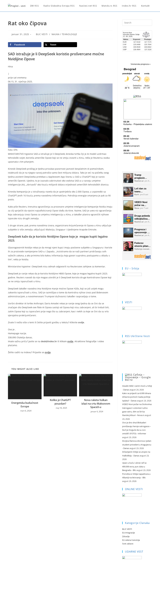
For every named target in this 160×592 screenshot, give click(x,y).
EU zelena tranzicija (131, 540)
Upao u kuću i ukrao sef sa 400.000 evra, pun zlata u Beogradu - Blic (134, 466)
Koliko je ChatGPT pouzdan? (60, 401)
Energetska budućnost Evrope (24, 404)
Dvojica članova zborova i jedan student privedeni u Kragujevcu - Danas (136, 444)
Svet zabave (127, 543)
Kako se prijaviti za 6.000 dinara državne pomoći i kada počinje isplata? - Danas (136, 397)
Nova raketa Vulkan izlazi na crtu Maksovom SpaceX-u (95, 403)
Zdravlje (126, 536)
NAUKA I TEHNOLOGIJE (64, 34)
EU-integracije (128, 532)
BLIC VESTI (42, 34)
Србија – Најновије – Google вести (138, 377)
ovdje (70, 341)
